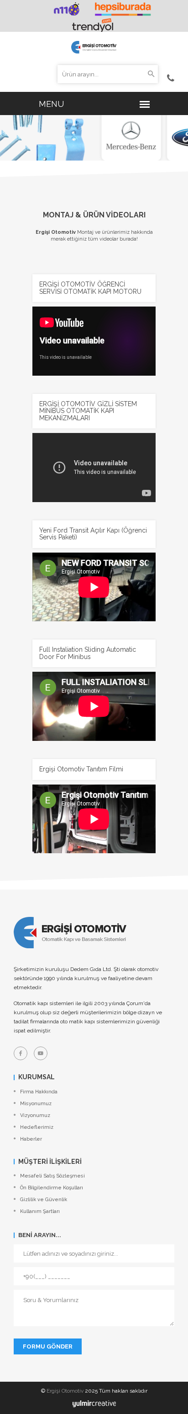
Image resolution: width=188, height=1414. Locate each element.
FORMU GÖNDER (48, 1346)
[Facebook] (20, 1053)
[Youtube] (40, 1053)
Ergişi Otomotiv (65, 1391)
